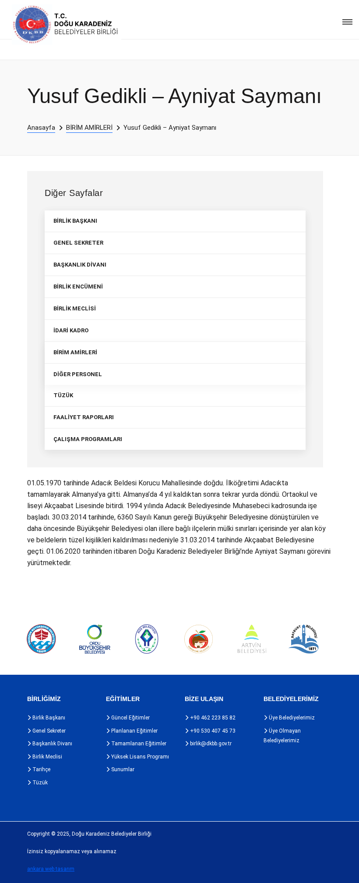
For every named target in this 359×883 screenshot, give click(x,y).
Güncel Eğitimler (130, 718)
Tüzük (39, 783)
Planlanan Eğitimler (134, 731)
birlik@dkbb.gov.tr (210, 744)
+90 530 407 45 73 (212, 731)
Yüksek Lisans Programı (139, 757)
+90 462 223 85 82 (212, 718)
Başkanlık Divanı (51, 744)
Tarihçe (40, 769)
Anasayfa (41, 128)
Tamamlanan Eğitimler (138, 744)
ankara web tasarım (50, 869)
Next (337, 638)
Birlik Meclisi (46, 757)
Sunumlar (122, 769)
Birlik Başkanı (48, 718)
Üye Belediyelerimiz (291, 718)
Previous (8, 638)
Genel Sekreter (48, 731)
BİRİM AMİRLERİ (89, 128)
